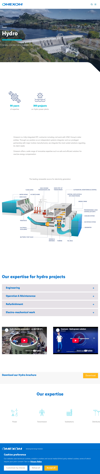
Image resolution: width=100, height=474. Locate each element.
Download (91, 375)
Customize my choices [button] (15, 468)
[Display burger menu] (96, 4)
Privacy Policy (36, 461)
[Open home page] (12, 4)
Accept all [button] (51, 468)
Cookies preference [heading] (15, 454)
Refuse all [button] (36, 468)
